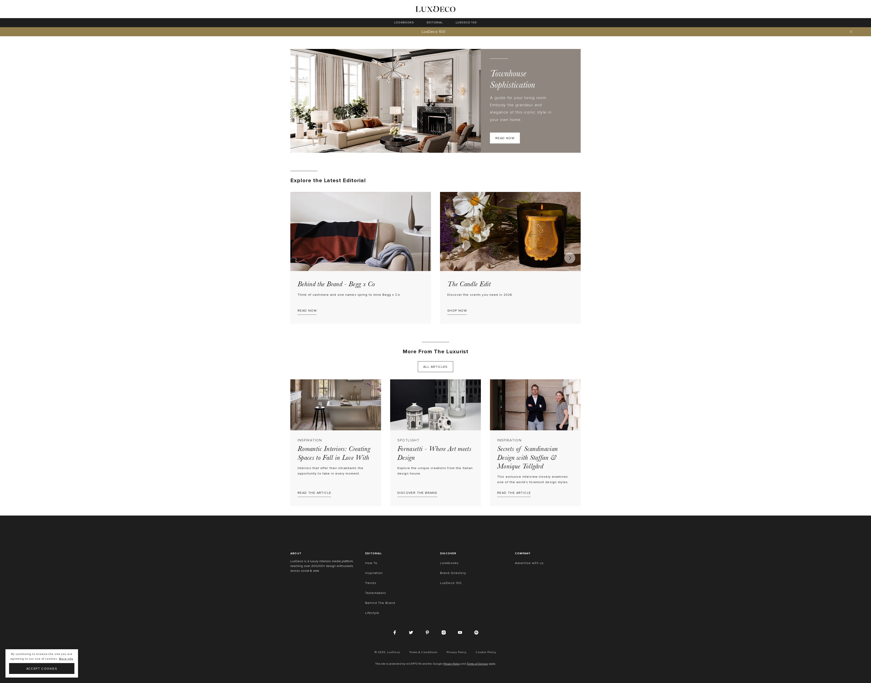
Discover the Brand (417, 493)
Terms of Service (477, 664)
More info (66, 659)
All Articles (435, 367)
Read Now (504, 138)
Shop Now (457, 310)
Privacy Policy (451, 664)
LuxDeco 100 (433, 31)
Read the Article (314, 493)
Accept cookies (41, 669)
